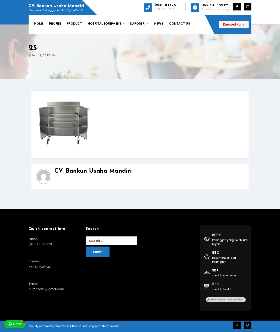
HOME (38, 23)
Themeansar (110, 326)
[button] (15, 324)
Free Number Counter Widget (227, 299)
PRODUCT (74, 23)
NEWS (158, 23)
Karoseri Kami (233, 24)
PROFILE (55, 23)
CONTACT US (179, 23)
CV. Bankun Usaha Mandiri (56, 6)
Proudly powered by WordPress (49, 326)
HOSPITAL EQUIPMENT (105, 23)
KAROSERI (138, 23)
